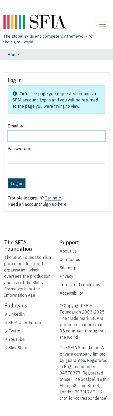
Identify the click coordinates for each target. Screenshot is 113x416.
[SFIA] (49, 22)
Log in (16, 183)
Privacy (66, 276)
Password (17, 148)
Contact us (70, 259)
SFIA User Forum (24, 322)
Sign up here (54, 204)
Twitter (15, 330)
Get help (53, 198)
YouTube (16, 339)
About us (68, 251)
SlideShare (18, 347)
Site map (68, 267)
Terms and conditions (80, 284)
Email (13, 126)
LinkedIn (16, 314)
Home (13, 54)
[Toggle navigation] (102, 27)
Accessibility (71, 293)
